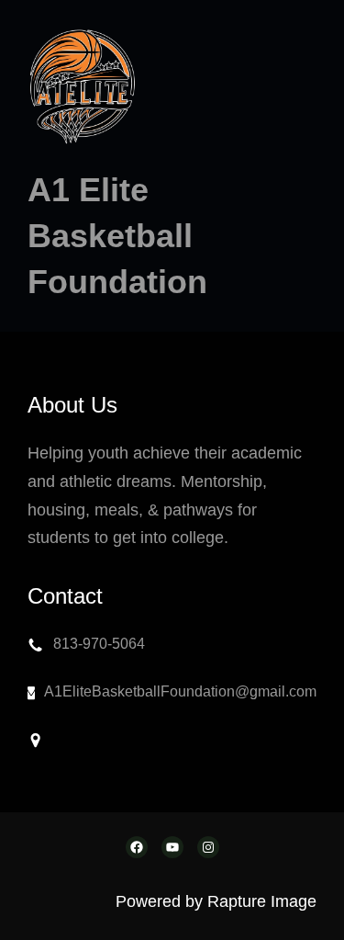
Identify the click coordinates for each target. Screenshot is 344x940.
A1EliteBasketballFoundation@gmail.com (180, 691)
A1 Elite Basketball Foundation (117, 235)
